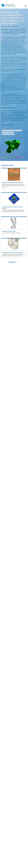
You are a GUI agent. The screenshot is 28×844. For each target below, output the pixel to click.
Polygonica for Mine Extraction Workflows (12, 182)
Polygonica (5, 130)
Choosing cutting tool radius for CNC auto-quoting (12, 207)
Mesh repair (5, 132)
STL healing (19, 130)
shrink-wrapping (12, 130)
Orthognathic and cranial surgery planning (12, 252)
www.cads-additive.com (7, 124)
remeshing (11, 132)
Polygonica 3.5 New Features (9, 231)
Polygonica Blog (7, 165)
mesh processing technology (8, 134)
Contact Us (12, 262)
